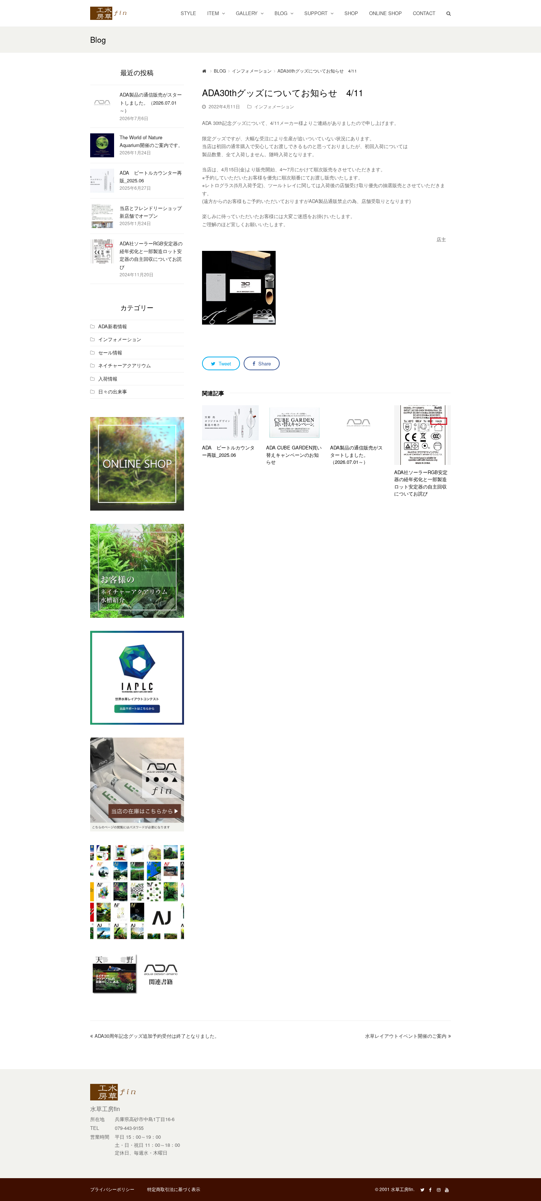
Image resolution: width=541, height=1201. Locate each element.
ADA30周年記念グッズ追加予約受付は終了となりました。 (157, 1035)
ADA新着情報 (112, 326)
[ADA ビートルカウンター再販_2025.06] (230, 423)
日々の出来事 (112, 391)
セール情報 (110, 352)
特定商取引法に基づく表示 (173, 1189)
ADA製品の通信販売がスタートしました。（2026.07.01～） (356, 454)
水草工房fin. (402, 1189)
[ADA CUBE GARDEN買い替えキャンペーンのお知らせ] (294, 423)
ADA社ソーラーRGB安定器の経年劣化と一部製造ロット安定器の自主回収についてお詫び (421, 483)
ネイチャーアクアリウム (124, 365)
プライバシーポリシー (112, 1189)
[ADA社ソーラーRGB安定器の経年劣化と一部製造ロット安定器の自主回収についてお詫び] (422, 435)
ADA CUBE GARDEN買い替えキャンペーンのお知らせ (294, 454)
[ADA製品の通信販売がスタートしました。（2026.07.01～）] (358, 423)
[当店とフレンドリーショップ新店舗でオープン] (102, 216)
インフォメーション (274, 106)
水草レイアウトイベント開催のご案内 (405, 1035)
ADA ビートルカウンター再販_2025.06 (228, 451)
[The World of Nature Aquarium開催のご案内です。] (102, 145)
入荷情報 (107, 378)
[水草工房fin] (112, 12)
